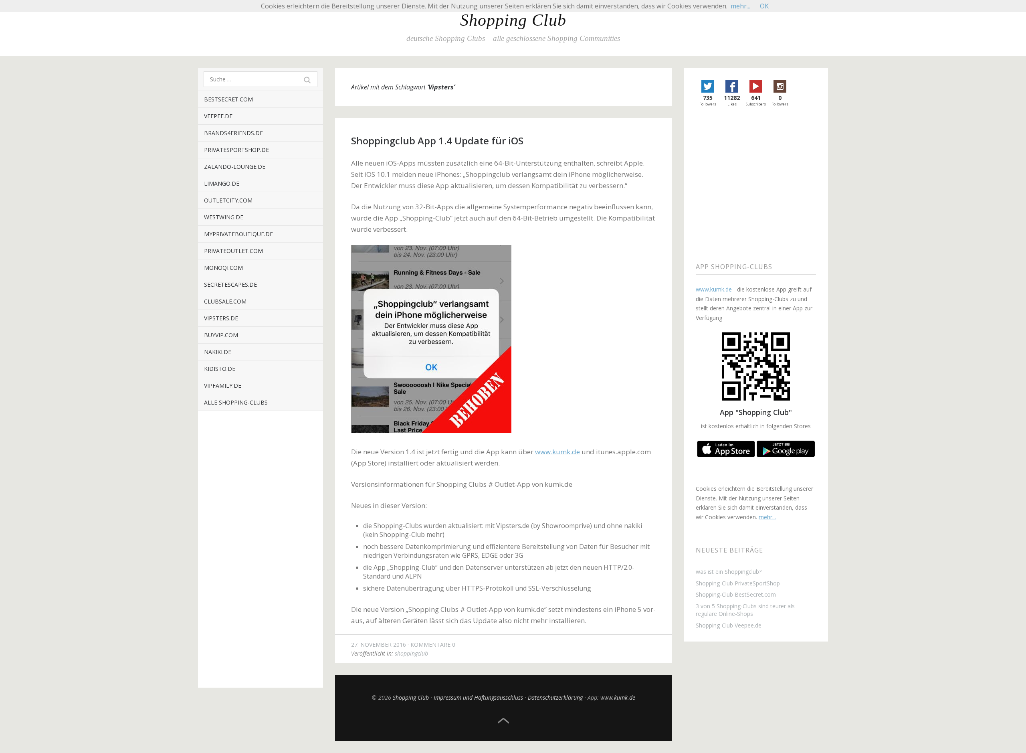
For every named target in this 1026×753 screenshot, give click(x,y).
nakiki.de (217, 352)
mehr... (767, 517)
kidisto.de (219, 368)
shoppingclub (411, 653)
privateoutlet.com (233, 251)
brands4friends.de (233, 133)
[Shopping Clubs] (726, 455)
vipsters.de (221, 318)
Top (503, 721)
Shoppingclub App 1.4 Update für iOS (437, 140)
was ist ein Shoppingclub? (728, 571)
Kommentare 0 (432, 644)
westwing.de (223, 217)
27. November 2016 (378, 644)
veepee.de (218, 116)
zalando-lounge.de (234, 166)
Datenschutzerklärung (555, 697)
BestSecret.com (228, 99)
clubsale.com (225, 301)
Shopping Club (513, 20)
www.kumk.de (557, 451)
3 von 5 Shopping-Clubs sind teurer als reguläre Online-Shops (745, 609)
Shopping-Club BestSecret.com (736, 594)
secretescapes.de (230, 284)
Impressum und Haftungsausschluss (478, 697)
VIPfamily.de (222, 385)
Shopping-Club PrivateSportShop (738, 583)
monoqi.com (223, 267)
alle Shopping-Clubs (236, 402)
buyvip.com (221, 335)
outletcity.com (228, 200)
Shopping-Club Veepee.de (728, 625)
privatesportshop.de (236, 150)
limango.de (221, 183)
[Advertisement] (260, 555)
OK (764, 6)
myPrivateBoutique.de (238, 234)
